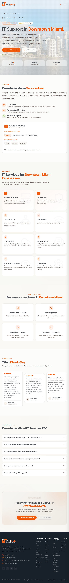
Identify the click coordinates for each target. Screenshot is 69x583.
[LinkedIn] (7, 568)
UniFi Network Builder (55, 560)
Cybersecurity (40, 557)
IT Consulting (39, 561)
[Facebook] (3, 568)
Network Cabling (38, 549)
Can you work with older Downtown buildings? (20, 444)
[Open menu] (65, 4)
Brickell (7, 143)
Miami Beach (46, 556)
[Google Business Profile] (15, 568)
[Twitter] (11, 568)
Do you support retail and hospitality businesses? (20, 451)
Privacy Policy (27, 580)
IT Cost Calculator (55, 570)
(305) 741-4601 (30, 50)
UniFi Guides (55, 547)
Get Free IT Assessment (11, 50)
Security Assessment (56, 554)
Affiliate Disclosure (51, 580)
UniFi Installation (39, 553)
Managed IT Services (38, 543)
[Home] (3, 18)
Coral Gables (46, 548)
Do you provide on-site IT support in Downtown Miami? (23, 437)
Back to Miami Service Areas (12, 14)
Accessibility (63, 580)
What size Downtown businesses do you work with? (22, 459)
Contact (63, 545)
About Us (64, 541)
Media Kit (63, 548)
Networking (56, 551)
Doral (46, 552)
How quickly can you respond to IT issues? (18, 466)
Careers (63, 551)
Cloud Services (38, 566)
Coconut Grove (47, 561)
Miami (15, 18)
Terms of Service (39, 580)
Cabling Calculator (55, 565)
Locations (8, 18)
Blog (54, 543)
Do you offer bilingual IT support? (15, 473)
